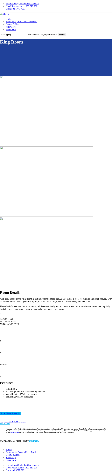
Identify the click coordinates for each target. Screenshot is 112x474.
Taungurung (14, 432)
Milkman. (34, 441)
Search (62, 35)
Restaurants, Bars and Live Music (21, 452)
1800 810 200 (5, 424)
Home (9, 449)
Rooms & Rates (13, 455)
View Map (11, 457)
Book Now (11, 460)
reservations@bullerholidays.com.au (13, 422)
